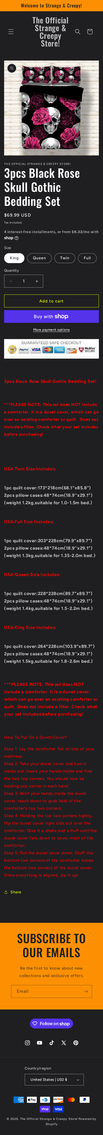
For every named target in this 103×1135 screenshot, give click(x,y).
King (14, 258)
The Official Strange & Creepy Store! (49, 1119)
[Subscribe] (86, 991)
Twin (64, 258)
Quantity (11, 270)
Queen (39, 258)
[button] (11, 32)
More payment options (51, 330)
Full (87, 258)
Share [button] (15, 892)
